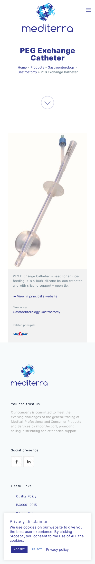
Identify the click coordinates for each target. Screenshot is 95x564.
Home (22, 67)
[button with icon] (16, 461)
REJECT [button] (37, 549)
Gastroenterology (61, 67)
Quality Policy (26, 496)
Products (37, 67)
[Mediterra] (47, 17)
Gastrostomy (27, 72)
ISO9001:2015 (26, 505)
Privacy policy (57, 549)
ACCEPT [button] (19, 549)
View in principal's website (36, 296)
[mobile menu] (88, 10)
